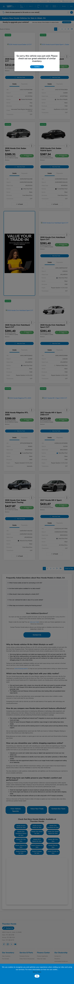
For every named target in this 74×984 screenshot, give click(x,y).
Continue (37, 67)
